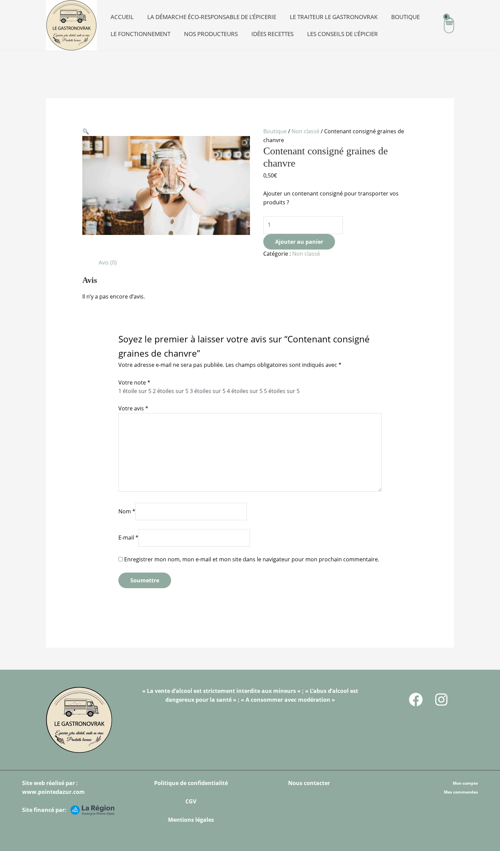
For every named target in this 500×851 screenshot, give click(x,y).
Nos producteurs (211, 34)
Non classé (305, 131)
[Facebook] (416, 699)
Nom (126, 511)
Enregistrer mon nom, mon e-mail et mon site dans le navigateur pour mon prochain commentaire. (251, 559)
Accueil (122, 17)
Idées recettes (272, 34)
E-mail (128, 537)
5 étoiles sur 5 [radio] (282, 391)
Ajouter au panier (299, 241)
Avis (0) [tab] (108, 262)
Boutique (405, 17)
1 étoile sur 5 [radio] (134, 391)
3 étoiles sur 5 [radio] (208, 391)
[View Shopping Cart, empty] (449, 25)
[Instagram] (441, 699)
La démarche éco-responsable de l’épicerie (211, 17)
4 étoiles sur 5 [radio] (245, 391)
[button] (85, 131)
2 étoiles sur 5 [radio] (170, 391)
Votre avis (133, 408)
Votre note (134, 382)
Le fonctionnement (140, 34)
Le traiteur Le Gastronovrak (334, 17)
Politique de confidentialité (191, 783)
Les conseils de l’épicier (342, 34)
